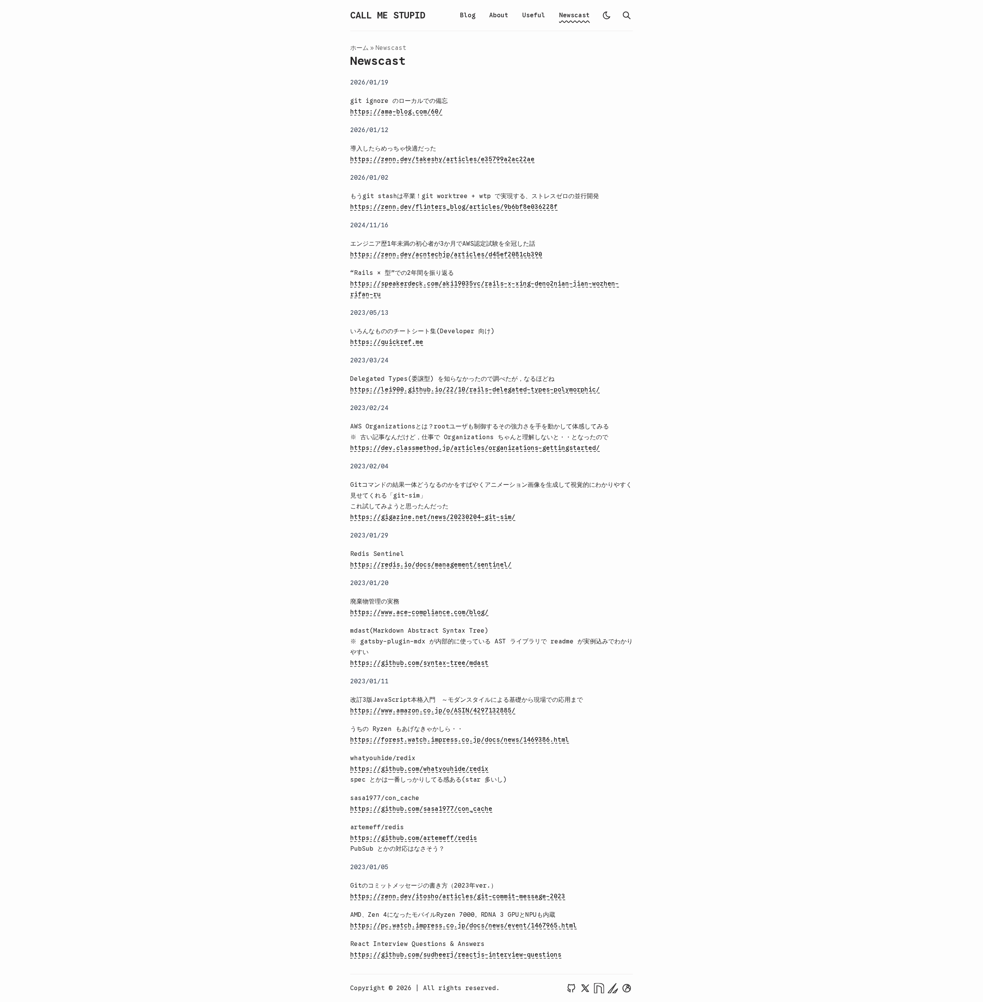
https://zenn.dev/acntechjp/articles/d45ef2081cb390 (446, 254)
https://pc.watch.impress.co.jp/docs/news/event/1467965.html (463, 925)
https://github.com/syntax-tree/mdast (419, 663)
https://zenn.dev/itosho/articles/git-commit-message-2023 (457, 896)
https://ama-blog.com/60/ (396, 112)
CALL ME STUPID (387, 15)
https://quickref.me (386, 342)
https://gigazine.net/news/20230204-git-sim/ (432, 517)
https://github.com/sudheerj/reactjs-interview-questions (455, 955)
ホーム (359, 48)
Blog (467, 15)
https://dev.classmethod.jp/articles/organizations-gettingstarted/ (475, 448)
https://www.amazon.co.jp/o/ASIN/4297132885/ (432, 710)
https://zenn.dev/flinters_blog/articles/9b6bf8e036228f (454, 207)
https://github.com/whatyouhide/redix (419, 769)
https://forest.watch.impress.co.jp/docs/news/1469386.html (459, 740)
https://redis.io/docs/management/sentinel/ (430, 565)
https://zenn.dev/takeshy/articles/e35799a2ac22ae (442, 159)
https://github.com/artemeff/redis (413, 838)
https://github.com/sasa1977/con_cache (421, 809)
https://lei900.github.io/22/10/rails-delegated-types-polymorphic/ (475, 390)
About (498, 15)
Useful (533, 15)
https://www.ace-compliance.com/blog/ (419, 612)
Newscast (574, 15)
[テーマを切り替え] (607, 15)
